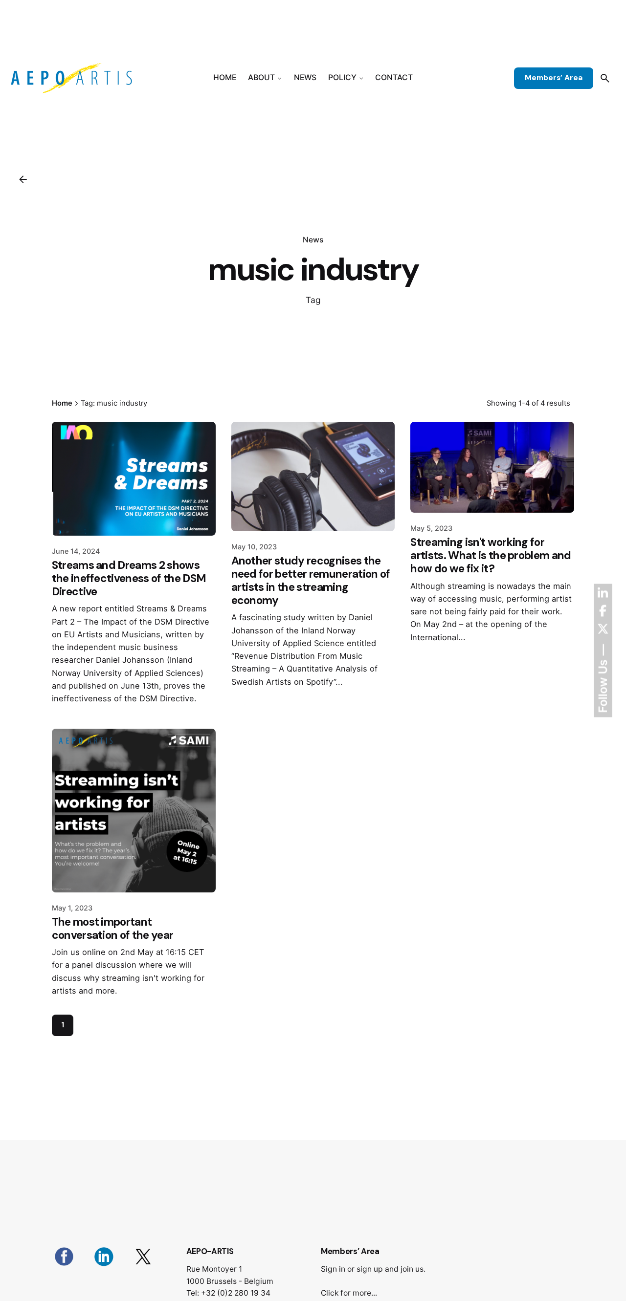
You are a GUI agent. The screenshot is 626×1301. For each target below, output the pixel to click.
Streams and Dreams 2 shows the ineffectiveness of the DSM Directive (129, 578)
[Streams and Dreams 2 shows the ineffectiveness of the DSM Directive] (134, 479)
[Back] (23, 179)
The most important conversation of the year (113, 928)
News (313, 239)
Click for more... (349, 1293)
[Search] (605, 78)
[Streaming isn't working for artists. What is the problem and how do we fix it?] (492, 467)
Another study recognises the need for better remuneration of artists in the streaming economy (310, 580)
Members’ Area (553, 78)
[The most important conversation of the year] (134, 810)
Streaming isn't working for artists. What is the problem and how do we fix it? (490, 555)
